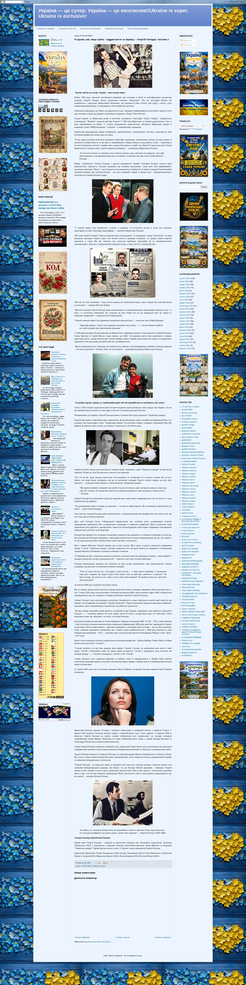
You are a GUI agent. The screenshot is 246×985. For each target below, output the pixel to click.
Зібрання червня (189, 501)
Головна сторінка (45, 28)
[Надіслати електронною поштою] (97, 862)
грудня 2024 (184, 339)
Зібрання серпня (189, 492)
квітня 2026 (184, 291)
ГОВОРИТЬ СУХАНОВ (191, 434)
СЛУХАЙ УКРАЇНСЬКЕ (191, 621)
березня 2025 (185, 330)
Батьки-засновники (90, 28)
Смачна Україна (188, 624)
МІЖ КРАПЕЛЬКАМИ (190, 564)
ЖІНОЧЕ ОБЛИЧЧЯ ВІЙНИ (193, 452)
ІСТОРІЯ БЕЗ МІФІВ (190, 524)
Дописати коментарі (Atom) (99, 942)
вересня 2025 (185, 312)
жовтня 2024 (184, 345)
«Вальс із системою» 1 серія (56, 509)
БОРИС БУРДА (188, 425)
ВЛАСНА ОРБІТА (189, 431)
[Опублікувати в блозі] (99, 862)
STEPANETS (187, 655)
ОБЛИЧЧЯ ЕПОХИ (189, 578)
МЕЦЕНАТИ (187, 558)
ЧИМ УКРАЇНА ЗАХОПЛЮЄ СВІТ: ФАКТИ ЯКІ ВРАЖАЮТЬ (58, 459)
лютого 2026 (184, 297)
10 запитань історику (190, 407)
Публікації (186, 40)
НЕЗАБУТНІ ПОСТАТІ (191, 570)
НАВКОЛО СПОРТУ (190, 567)
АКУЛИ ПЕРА (86, 866)
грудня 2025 (184, 303)
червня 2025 (184, 321)
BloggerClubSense (189, 653)
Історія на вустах (67, 28)
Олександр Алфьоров (191, 584)
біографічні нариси (190, 419)
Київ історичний (188, 534)
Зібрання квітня (188, 480)
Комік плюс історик (189, 540)
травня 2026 (184, 288)
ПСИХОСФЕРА (188, 599)
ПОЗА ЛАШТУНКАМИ (191, 590)
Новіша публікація (82, 937)
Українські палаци (114, 28)
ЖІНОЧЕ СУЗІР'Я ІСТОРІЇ (192, 455)
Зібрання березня (189, 467)
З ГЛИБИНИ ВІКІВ (189, 461)
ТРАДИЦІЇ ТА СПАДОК (191, 643)
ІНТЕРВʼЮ (186, 510)
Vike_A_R (57, 40)
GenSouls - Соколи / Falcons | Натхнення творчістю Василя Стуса (58, 356)
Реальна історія (188, 603)
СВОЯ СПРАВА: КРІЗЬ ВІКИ (193, 612)
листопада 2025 (186, 306)
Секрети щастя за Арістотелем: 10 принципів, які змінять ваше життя (58, 535)
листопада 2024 (186, 342)
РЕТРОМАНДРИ (188, 606)
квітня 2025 (184, 327)
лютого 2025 (184, 333)
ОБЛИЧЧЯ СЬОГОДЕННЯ (192, 581)
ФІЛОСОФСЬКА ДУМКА (191, 649)
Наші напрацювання (138, 28)
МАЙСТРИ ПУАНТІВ (190, 552)
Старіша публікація (163, 937)
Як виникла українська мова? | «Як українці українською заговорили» (58, 562)
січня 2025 (183, 336)
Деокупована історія (190, 437)
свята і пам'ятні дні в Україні (193, 615)
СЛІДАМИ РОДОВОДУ (191, 618)
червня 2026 (184, 284)
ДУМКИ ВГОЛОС (189, 449)
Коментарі (187, 45)
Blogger (139, 956)
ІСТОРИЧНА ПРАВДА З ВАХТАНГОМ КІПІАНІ (191, 520)
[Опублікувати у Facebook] (104, 862)
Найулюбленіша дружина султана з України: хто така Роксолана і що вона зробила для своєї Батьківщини (53, 485)
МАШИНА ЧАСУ (188, 555)
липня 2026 (184, 281)
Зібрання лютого (189, 489)
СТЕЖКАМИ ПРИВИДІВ (191, 637)
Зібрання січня (188, 495)
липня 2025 (184, 318)
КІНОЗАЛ (185, 536)
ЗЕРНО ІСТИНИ (188, 464)
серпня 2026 (184, 278)
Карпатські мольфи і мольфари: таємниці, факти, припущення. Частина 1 (53, 408)
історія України (188, 530)
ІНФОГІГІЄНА (187, 513)
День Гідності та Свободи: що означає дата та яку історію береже (58, 381)
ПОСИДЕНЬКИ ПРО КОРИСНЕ (194, 593)
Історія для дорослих (190, 527)
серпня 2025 (184, 315)
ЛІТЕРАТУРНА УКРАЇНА (191, 543)
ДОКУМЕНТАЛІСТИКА (191, 443)
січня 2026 (183, 300)
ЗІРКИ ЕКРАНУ (188, 504)
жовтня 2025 (184, 309)
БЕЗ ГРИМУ (187, 416)
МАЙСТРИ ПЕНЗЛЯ (190, 549)
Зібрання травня (99, 866)
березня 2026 (185, 294)
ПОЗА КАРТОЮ (188, 587)
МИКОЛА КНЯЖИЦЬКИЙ (192, 561)
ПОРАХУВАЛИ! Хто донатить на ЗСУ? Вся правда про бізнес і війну (51, 205)
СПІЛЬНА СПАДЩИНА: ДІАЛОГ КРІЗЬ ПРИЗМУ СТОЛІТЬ (191, 632)
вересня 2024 (185, 348)
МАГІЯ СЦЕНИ (188, 546)
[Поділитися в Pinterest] (106, 862)
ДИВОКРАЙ (186, 440)
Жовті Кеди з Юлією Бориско (194, 458)
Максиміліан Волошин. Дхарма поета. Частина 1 (58, 434)
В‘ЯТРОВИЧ (187, 428)
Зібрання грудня (188, 474)
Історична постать (189, 516)
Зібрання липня (188, 483)
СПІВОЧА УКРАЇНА (189, 627)
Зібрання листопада (190, 486)
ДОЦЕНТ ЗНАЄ (188, 446)
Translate (198, 129)
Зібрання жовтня (189, 476)
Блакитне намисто (189, 422)
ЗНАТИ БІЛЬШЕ (188, 507)
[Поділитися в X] (102, 862)
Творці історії (187, 640)
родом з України (188, 609)
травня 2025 (184, 324)
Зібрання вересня (189, 470)
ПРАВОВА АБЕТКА (189, 596)
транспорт (186, 646)
